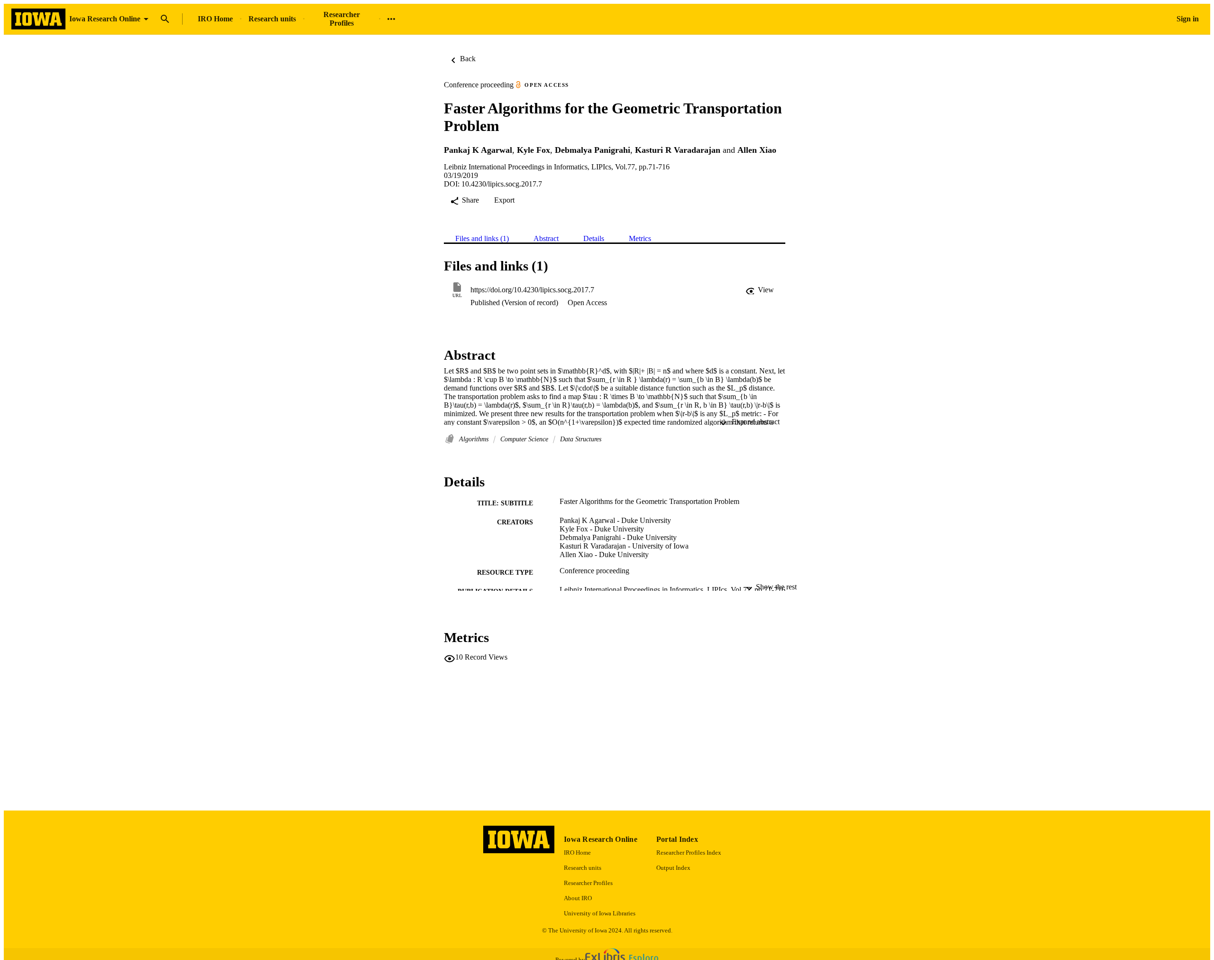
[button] (760, 290)
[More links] (391, 19)
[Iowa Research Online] (38, 19)
